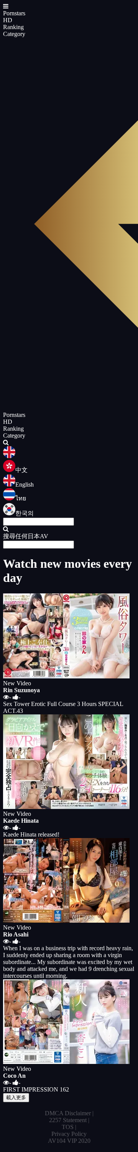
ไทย (20, 498)
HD (7, 20)
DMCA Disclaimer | (69, 1113)
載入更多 (16, 1097)
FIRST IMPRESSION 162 (36, 1089)
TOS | (69, 1127)
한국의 (24, 513)
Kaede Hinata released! (31, 834)
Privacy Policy (69, 1134)
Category (14, 34)
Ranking (13, 27)
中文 (21, 470)
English (24, 484)
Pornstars (14, 13)
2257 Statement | (69, 1120)
